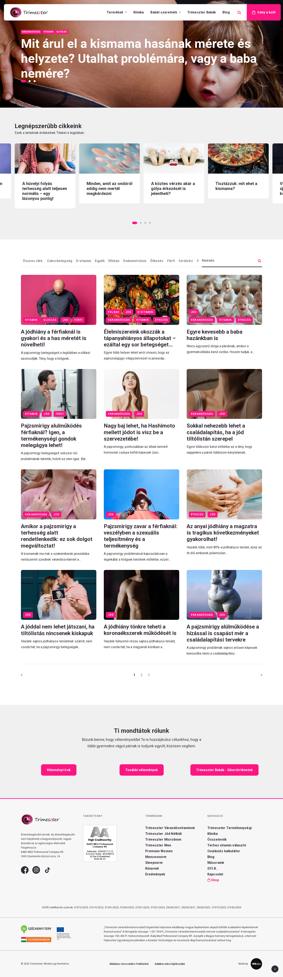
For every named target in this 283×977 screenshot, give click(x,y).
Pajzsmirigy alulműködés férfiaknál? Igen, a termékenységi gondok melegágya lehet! (51, 435)
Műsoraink (215, 863)
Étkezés (156, 261)
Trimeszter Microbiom (163, 839)
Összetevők (217, 839)
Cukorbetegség (59, 261)
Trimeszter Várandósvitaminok (170, 828)
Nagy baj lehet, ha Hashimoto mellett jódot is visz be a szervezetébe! (139, 432)
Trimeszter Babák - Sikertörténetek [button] (224, 770)
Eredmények (155, 874)
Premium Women (159, 851)
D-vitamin (83, 261)
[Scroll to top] (274, 969)
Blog (226, 12)
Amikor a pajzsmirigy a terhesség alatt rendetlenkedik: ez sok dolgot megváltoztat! (56, 536)
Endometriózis (134, 261)
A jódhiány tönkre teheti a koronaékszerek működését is (140, 630)
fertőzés (186, 261)
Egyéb (100, 261)
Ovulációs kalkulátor (223, 851)
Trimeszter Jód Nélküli (163, 834)
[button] (45, 158)
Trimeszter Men (158, 845)
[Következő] (256, 676)
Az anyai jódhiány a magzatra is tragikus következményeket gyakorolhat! (223, 532)
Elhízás (114, 261)
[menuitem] (117, 12)
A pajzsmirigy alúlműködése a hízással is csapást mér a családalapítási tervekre (223, 633)
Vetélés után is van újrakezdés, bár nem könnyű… (234, 188)
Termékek (115, 12)
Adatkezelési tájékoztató (170, 964)
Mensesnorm (156, 857)
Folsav (113, 312)
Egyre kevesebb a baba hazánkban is (214, 335)
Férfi (171, 261)
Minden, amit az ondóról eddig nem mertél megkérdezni (45, 188)
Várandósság (119, 319)
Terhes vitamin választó (226, 845)
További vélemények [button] (141, 770)
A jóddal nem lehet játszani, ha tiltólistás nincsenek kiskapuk (57, 630)
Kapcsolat (215, 874)
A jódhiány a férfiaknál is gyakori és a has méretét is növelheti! (53, 338)
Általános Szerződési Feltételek (129, 964)
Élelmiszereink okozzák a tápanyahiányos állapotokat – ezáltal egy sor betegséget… (140, 338)
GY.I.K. (212, 868)
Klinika (138, 12)
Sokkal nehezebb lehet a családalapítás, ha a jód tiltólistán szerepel (216, 432)
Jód (65, 319)
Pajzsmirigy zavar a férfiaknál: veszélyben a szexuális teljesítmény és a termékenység (140, 536)
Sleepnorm (154, 863)
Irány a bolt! (267, 12)
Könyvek (152, 868)
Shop (215, 880)
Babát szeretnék (163, 12)
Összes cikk (33, 261)
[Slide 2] (29, 81)
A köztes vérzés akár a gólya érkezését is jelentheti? (109, 188)
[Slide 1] (24, 81)
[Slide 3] (34, 81)
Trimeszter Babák (201, 12)
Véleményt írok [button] (59, 770)
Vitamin (31, 319)
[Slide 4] (150, 223)
